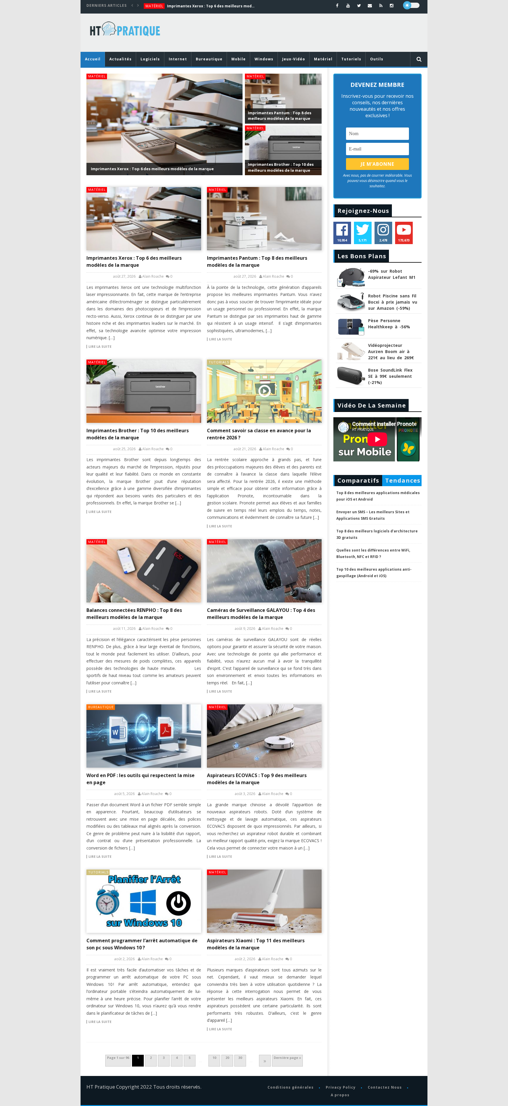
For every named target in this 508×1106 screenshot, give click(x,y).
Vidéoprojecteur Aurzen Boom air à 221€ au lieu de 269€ (391, 351)
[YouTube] (348, 5)
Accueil (93, 59)
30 (240, 1057)
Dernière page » (287, 1057)
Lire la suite (99, 346)
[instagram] (391, 5)
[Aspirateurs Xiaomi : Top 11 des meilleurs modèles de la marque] (264, 901)
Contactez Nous (384, 1087)
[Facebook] (337, 5)
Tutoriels (351, 59)
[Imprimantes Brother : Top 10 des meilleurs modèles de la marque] (143, 391)
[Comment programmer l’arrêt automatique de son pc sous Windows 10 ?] (143, 901)
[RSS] (380, 5)
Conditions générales (290, 1087)
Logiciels (150, 59)
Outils (376, 59)
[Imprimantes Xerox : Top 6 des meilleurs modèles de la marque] (143, 218)
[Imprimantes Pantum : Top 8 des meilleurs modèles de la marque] (264, 218)
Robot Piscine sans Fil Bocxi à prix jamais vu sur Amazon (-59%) (392, 302)
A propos (339, 1094)
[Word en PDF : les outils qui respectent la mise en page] (143, 736)
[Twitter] (359, 5)
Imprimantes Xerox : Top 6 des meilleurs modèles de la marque (211, 6)
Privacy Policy (340, 1087)
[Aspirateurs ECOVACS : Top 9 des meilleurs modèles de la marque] (264, 736)
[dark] (411, 5)
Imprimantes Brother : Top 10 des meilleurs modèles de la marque (281, 167)
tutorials (219, 362)
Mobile (238, 59)
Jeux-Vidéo (293, 59)
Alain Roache (153, 276)
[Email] (370, 5)
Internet (178, 59)
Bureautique (209, 59)
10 (214, 1057)
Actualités (120, 59)
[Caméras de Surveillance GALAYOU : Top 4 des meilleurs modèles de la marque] (264, 570)
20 (227, 1057)
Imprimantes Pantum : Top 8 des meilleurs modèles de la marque (279, 115)
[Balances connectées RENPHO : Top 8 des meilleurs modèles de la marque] (143, 570)
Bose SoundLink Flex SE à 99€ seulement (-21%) (390, 376)
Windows (264, 59)
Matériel (154, 6)
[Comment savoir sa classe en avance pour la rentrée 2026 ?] (264, 391)
